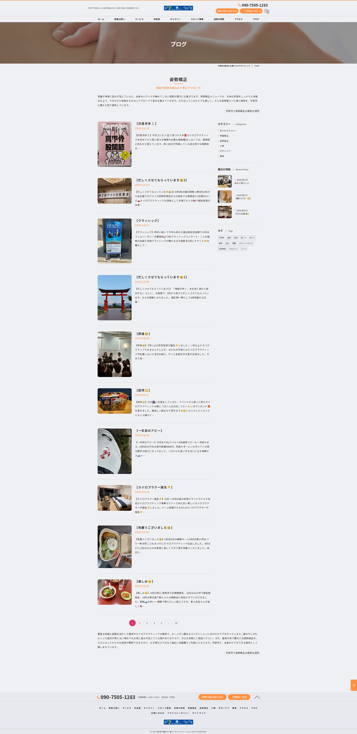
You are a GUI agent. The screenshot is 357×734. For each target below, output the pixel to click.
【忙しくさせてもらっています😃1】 (162, 277)
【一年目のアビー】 (149, 430)
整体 (229, 237)
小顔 (222, 145)
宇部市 (221, 237)
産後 (235, 237)
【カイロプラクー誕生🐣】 (154, 487)
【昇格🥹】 (143, 334)
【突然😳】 (143, 390)
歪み (227, 243)
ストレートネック (246, 243)
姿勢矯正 (224, 140)
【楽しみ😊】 (145, 581)
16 (176, 622)
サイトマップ (199, 713)
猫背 (220, 243)
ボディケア (225, 151)
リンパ (243, 249)
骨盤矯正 (224, 135)
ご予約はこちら (251, 10)
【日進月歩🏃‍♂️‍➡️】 (146, 123)
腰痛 (234, 243)
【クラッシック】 (148, 220)
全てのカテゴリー (228, 130)
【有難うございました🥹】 (154, 527)
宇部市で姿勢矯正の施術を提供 (242, 111)
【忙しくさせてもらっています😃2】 (162, 180)
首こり (252, 237)
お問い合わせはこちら (227, 10)
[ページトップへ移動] (257, 697)
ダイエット (233, 249)
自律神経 (222, 249)
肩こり (243, 237)
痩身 (222, 156)
